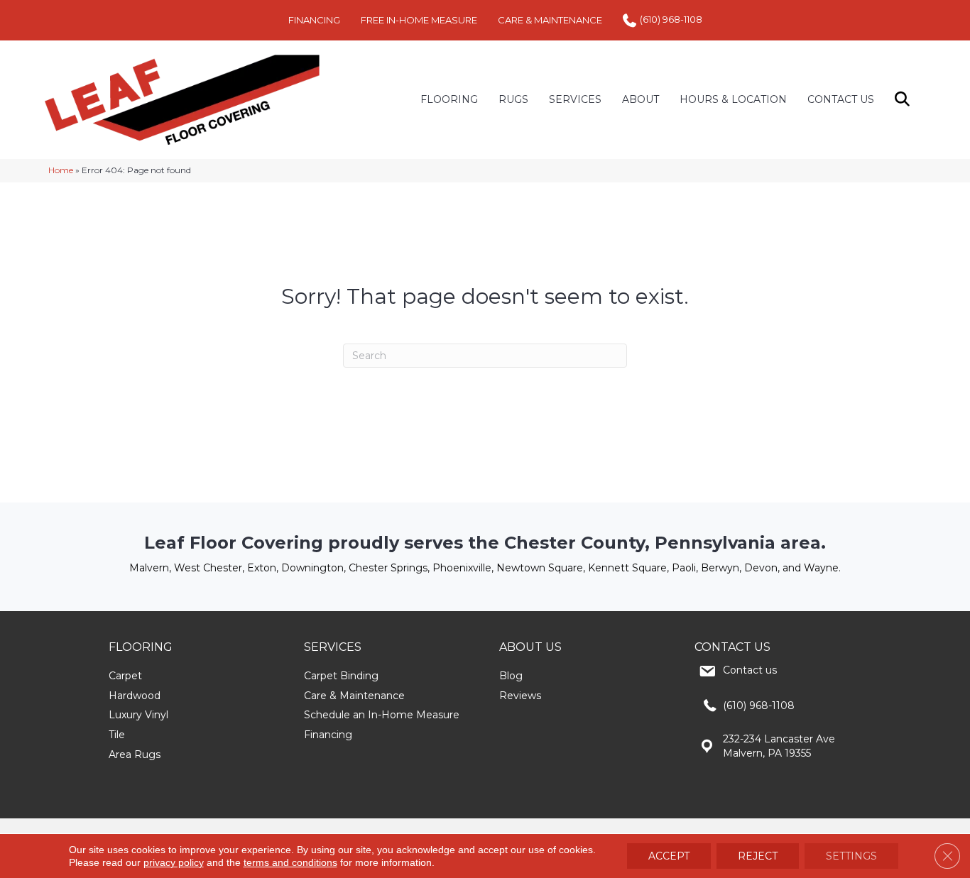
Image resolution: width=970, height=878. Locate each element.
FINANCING (314, 20)
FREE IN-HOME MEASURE (419, 20)
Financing (328, 734)
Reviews (520, 695)
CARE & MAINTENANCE (550, 20)
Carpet (125, 675)
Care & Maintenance (354, 695)
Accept (669, 856)
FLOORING (449, 99)
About (640, 99)
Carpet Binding (341, 675)
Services (575, 99)
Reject (758, 856)
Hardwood (134, 695)
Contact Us (840, 99)
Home (60, 170)
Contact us (750, 670)
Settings (851, 856)
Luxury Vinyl (138, 714)
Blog (511, 675)
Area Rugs (134, 754)
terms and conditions (290, 862)
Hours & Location (733, 99)
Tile (117, 734)
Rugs (513, 99)
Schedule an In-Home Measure (381, 714)
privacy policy (173, 862)
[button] (905, 99)
